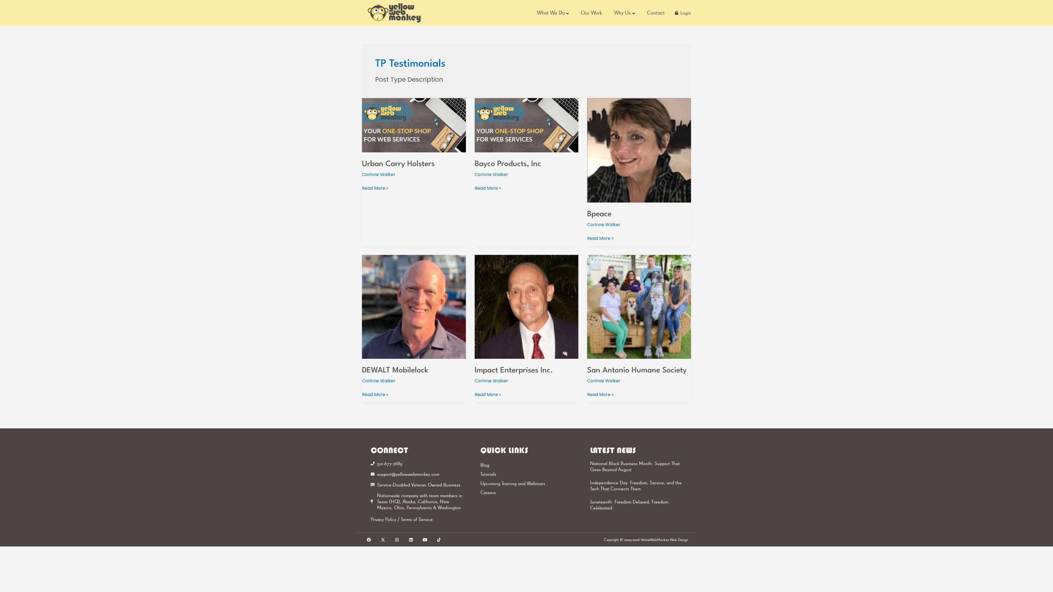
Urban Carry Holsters (398, 164)
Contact (656, 13)
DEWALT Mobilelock (395, 370)
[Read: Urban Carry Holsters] (414, 125)
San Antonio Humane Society (637, 370)
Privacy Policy (383, 519)
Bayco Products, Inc (508, 164)
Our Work (591, 13)
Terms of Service (417, 519)
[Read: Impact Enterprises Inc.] (527, 306)
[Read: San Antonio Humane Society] (639, 306)
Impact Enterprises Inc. (514, 370)
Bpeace (599, 214)
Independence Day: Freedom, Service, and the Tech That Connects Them (636, 486)
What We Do (551, 13)
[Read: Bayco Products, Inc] (527, 125)
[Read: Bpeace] (639, 150)
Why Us (622, 13)
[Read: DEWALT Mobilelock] (414, 306)
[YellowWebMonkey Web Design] (394, 13)
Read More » (375, 187)
